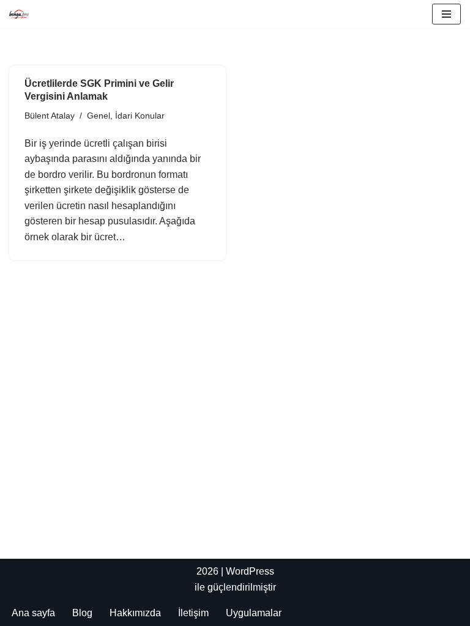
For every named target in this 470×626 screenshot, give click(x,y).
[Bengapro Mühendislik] (19, 14)
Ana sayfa (33, 613)
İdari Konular (140, 115)
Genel (98, 115)
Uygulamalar (254, 613)
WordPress (250, 571)
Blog (82, 613)
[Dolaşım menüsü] (446, 14)
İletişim (193, 613)
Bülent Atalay (49, 115)
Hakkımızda (135, 613)
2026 (207, 571)
